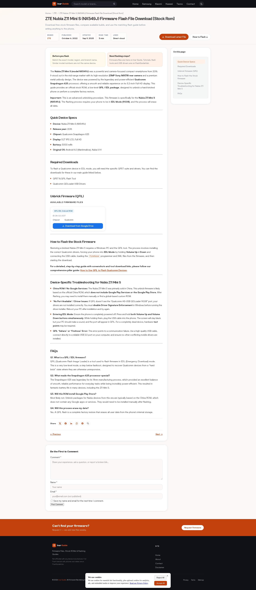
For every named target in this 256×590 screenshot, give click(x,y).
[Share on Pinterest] (82, 423)
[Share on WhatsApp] (77, 423)
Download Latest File (175, 37)
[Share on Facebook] (65, 423)
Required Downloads (187, 66)
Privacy (185, 580)
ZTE (55, 13)
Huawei (169, 4)
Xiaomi (158, 4)
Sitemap (201, 580)
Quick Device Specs (186, 61)
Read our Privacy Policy (139, 583)
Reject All (160, 578)
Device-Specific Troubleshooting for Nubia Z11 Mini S (190, 86)
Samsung (146, 4)
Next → (159, 434)
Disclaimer (159, 567)
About (158, 559)
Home (135, 4)
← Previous (55, 434)
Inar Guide (62, 580)
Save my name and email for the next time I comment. (78, 500)
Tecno (180, 4)
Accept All (161, 583)
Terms (193, 580)
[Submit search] (114, 3)
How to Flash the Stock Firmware (188, 77)
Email (53, 491)
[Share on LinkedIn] (71, 423)
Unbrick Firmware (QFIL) (188, 71)
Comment (55, 457)
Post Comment (57, 504)
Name (53, 482)
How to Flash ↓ (200, 37)
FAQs (180, 93)
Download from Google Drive (79, 226)
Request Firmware (192, 527)
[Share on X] (60, 423)
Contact (191, 4)
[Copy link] (88, 423)
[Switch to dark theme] (201, 4)
